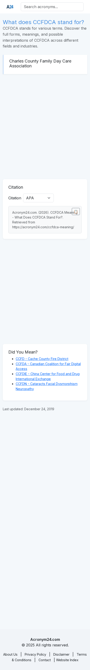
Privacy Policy (35, 654)
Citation (14, 198)
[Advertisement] (45, 126)
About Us (10, 654)
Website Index (67, 660)
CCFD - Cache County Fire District (42, 359)
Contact (45, 660)
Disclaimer (61, 654)
